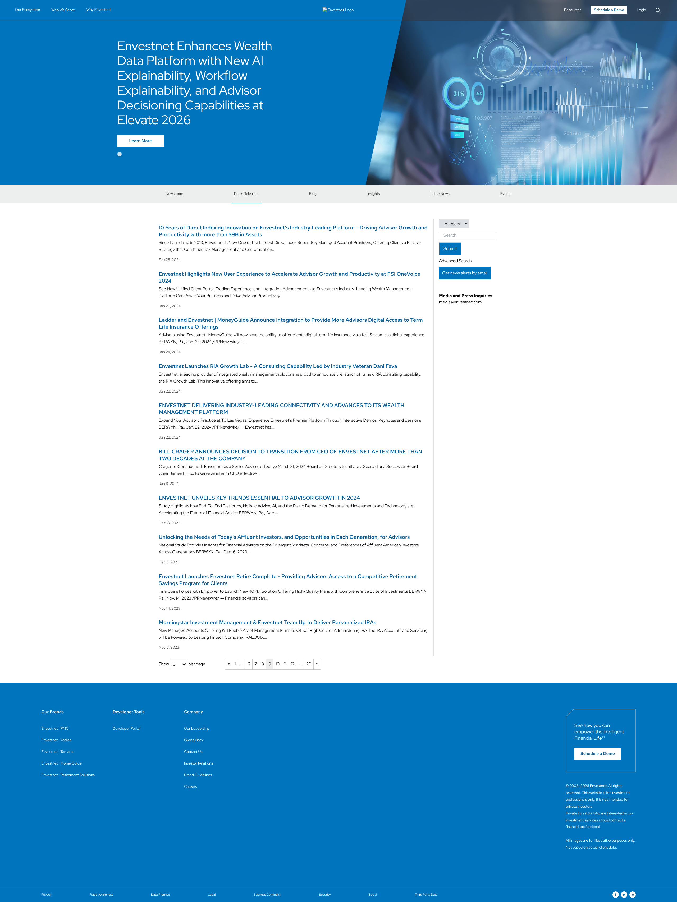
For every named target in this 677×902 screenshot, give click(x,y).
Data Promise (160, 894)
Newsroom (174, 193)
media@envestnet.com (460, 302)
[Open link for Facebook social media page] (615, 894)
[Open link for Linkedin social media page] (632, 894)
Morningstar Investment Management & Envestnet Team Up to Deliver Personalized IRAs (267, 622)
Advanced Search (455, 261)
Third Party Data (426, 894)
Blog (313, 193)
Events (505, 193)
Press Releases (246, 193)
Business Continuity (267, 894)
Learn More (140, 141)
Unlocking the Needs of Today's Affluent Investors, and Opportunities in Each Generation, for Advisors (284, 537)
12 (293, 664)
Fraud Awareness (101, 894)
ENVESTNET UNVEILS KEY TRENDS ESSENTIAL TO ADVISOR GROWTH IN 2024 (259, 498)
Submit (450, 248)
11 (285, 664)
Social (373, 894)
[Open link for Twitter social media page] (624, 894)
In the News (440, 193)
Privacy (46, 894)
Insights (373, 193)
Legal (212, 894)
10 (278, 664)
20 (308, 664)
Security (325, 894)
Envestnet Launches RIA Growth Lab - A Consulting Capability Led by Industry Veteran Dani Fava (278, 366)
